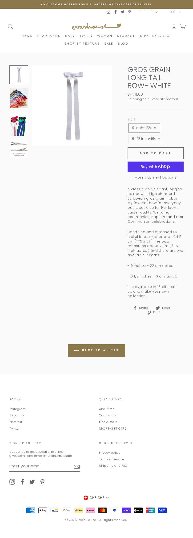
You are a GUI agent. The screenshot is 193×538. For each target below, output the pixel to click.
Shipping (135, 99)
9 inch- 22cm (144, 127)
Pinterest (15, 422)
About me (106, 409)
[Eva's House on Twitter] (32, 482)
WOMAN (104, 36)
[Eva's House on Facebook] (22, 482)
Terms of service (111, 459)
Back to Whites (99, 350)
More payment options (156, 177)
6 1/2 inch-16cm (146, 138)
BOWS (26, 36)
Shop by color (156, 36)
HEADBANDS (48, 36)
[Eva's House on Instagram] (12, 482)
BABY (70, 36)
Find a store (108, 422)
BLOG (123, 43)
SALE (108, 43)
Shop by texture (82, 43)
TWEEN (86, 36)
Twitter (14, 429)
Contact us (107, 415)
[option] (96, 4)
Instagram (17, 409)
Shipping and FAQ (113, 466)
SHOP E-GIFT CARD (113, 429)
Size (132, 119)
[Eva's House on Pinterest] (42, 482)
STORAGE (126, 36)
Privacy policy (109, 453)
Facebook (16, 415)
